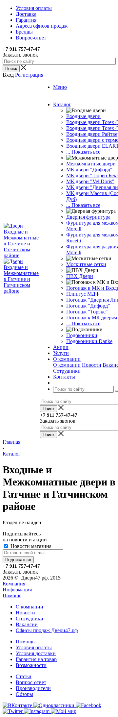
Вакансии (27, 624)
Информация (17, 589)
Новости (91, 365)
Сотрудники (67, 371)
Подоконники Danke (89, 341)
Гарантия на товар (36, 659)
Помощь (12, 595)
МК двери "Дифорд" (89, 169)
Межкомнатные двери (91, 163)
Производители (33, 688)
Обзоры (24, 694)
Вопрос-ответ (31, 682)
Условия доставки (36, 653)
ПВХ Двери (79, 276)
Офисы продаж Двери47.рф (47, 630)
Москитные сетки (86, 264)
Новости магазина (30, 546)
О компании (67, 365)
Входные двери (83, 116)
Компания (14, 583)
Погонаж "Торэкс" (87, 311)
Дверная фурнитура (88, 217)
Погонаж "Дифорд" (88, 306)
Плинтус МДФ (83, 294)
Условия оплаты (34, 647)
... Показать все (83, 152)
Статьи (23, 676)
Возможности (31, 665)
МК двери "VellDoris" (90, 181)
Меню (60, 87)
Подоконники (81, 335)
